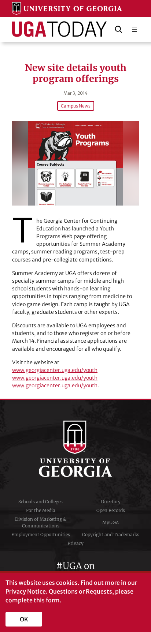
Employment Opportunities (40, 534)
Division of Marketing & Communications (40, 522)
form (53, 600)
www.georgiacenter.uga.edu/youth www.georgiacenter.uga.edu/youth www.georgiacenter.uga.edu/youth (54, 378)
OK (24, 619)
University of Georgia (75, 449)
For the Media (40, 510)
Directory (111, 501)
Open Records (110, 510)
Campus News (76, 106)
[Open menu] (134, 29)
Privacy (75, 543)
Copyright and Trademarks (110, 534)
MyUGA (110, 522)
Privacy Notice (25, 591)
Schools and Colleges (40, 501)
